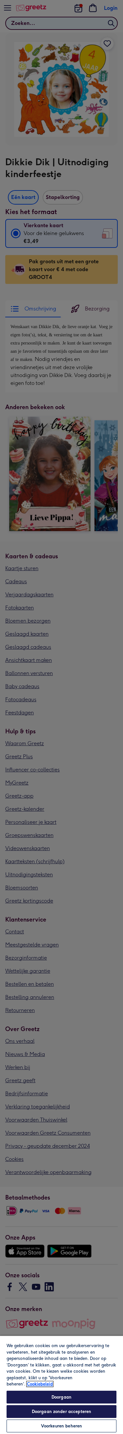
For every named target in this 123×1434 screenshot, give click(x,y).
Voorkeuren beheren (61, 1426)
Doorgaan (61, 1397)
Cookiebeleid (40, 1384)
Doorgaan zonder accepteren (61, 1411)
